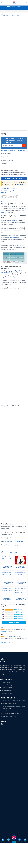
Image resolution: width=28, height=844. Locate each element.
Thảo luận (3, 631)
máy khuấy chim (13, 191)
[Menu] (1, 2)
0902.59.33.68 (20, 184)
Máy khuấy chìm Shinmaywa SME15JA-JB (21, 599)
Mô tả (2, 201)
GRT (7, 191)
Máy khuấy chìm (17, 6)
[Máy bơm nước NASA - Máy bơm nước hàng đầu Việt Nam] (14, 3)
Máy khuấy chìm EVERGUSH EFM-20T (7, 583)
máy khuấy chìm (14, 237)
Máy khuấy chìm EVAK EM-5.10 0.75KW (21, 583)
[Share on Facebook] (5, 196)
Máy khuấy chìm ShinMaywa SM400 (7, 599)
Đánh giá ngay (14, 622)
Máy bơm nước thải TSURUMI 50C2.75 (20, 567)
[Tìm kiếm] (26, 3)
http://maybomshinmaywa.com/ (14, 541)
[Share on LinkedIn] (16, 196)
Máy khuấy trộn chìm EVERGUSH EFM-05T (7, 567)
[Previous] (3, 72)
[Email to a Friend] (11, 196)
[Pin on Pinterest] (14, 196)
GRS (5, 191)
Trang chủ (9, 6)
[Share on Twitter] (8, 196)
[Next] (24, 72)
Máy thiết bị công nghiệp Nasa (14, 545)
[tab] (14, 201)
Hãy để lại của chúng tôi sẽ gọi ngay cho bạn (14, 140)
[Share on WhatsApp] (2, 196)
